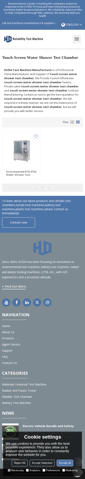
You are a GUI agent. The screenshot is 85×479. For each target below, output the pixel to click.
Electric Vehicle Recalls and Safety (48, 426)
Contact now (18, 222)
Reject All (19, 462)
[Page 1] (36, 188)
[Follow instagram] (47, 302)
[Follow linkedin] (27, 302)
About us (8, 332)
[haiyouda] (23, 39)
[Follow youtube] (6, 302)
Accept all (65, 462)
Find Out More (15, 286)
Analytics (34, 470)
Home (6, 326)
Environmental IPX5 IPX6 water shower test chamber (21, 174)
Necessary (17, 470)
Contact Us (9, 363)
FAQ (5, 357)
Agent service (11, 344)
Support (7, 350)
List (72, 122)
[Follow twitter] (37, 302)
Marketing (71, 470)
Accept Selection (42, 462)
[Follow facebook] (16, 302)
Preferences (53, 470)
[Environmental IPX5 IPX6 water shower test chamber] (21, 150)
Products (8, 338)
